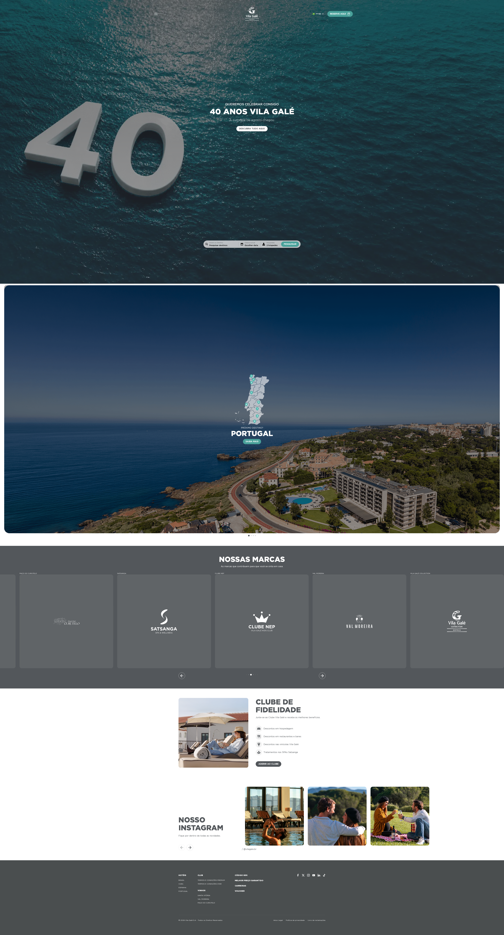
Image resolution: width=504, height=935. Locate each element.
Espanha (182, 888)
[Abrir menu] (156, 14)
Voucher (240, 891)
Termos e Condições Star (210, 884)
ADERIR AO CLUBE (268, 764)
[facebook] (298, 875)
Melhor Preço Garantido (249, 880)
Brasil (181, 880)
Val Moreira (203, 899)
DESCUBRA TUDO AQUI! (252, 128)
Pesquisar (290, 244)
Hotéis (182, 875)
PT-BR (318, 14)
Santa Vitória (204, 895)
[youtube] (313, 875)
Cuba (180, 884)
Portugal (183, 891)
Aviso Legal (278, 920)
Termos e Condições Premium (211, 880)
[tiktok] (324, 875)
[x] (303, 875)
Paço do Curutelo (206, 903)
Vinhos (201, 890)
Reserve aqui (338, 14)
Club (200, 875)
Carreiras (240, 886)
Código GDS (241, 875)
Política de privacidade (295, 920)
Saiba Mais (252, 441)
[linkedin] (319, 875)
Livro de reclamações (317, 920)
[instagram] (308, 875)
